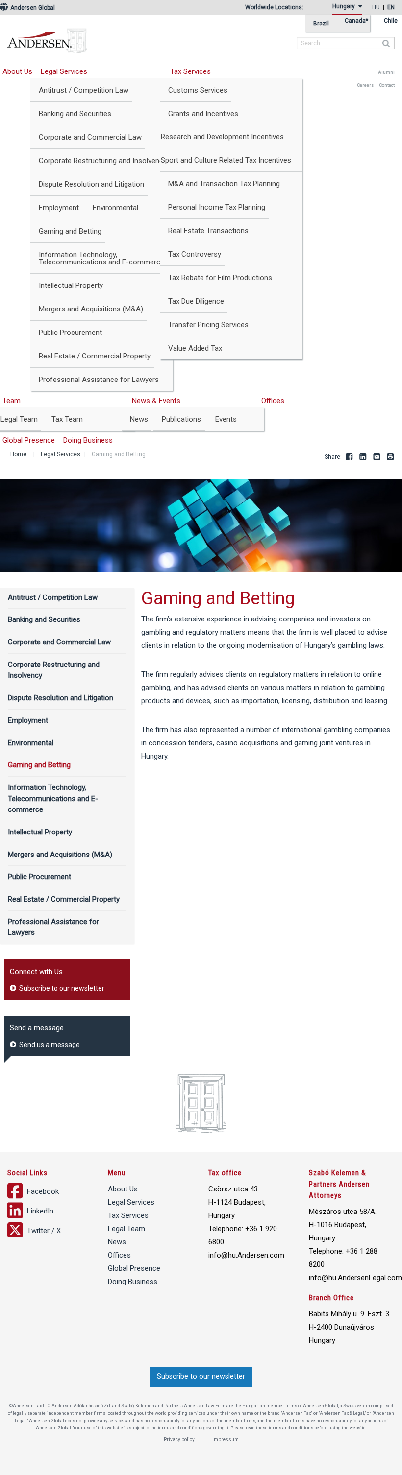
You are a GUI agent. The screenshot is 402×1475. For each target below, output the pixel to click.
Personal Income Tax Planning (216, 207)
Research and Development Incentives (222, 136)
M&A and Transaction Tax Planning (224, 183)
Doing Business (88, 440)
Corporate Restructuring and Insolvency (103, 160)
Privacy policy (179, 1439)
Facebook (349, 457)
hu (376, 7)
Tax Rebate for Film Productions (220, 277)
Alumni (386, 72)
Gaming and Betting (70, 231)
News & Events (156, 400)
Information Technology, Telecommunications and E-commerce (101, 258)
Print (391, 457)
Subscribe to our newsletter (61, 988)
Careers (365, 85)
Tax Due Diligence (196, 301)
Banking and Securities (75, 113)
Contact (387, 85)
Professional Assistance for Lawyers (99, 379)
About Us (123, 1189)
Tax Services (190, 71)
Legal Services (64, 71)
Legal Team (126, 1228)
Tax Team (67, 419)
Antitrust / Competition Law (83, 90)
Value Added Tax (195, 348)
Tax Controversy (194, 254)
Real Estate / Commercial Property (95, 356)
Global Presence (134, 1268)
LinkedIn (363, 457)
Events (226, 419)
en (391, 7)
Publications (181, 419)
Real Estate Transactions (208, 230)
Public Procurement (70, 332)
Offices (272, 400)
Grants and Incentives (203, 113)
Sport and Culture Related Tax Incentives (226, 160)
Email (377, 457)
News (139, 419)
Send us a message (49, 1044)
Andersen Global (32, 7)
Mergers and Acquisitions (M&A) (91, 309)
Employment (59, 207)
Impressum (225, 1439)
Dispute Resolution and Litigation (91, 184)
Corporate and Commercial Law (90, 137)
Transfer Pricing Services (208, 324)
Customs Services (197, 90)
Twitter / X (43, 1230)
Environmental (115, 207)
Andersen (110, 37)
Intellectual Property (71, 285)
